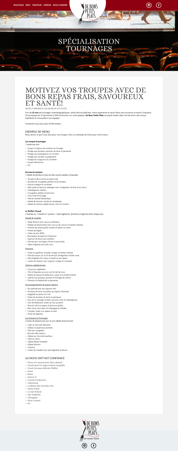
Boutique (19, 5)
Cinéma (47, 5)
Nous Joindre (60, 5)
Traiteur (37, 5)
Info (28, 5)
